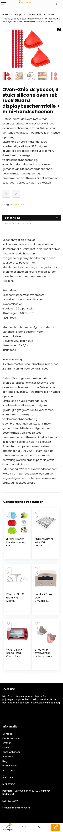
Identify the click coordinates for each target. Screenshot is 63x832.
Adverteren (8, 770)
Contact (7, 733)
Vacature (7, 756)
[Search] (58, 4)
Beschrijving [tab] (12, 217)
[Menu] (4, 4)
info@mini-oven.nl (20, 807)
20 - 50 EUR (34, 14)
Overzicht (7, 747)
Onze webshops (11, 752)
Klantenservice (10, 738)
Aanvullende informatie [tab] (18, 223)
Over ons (7, 743)
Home (5, 14)
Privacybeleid (9, 765)
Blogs (5, 761)
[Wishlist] (24, 828)
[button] (59, 29)
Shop (18, 14)
